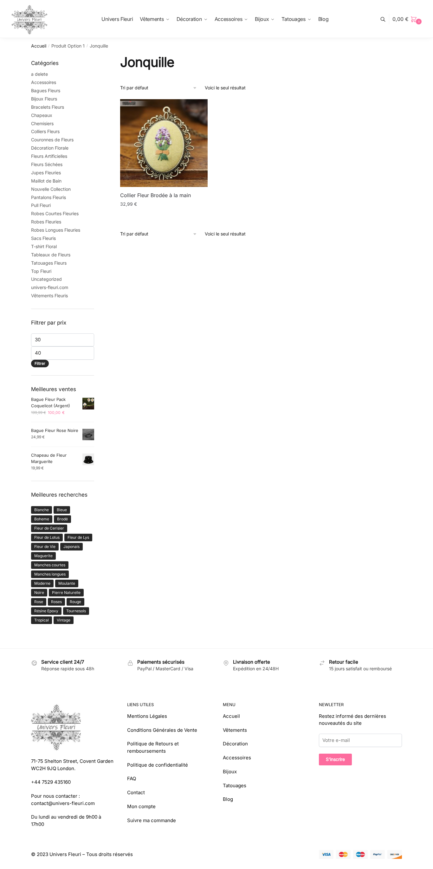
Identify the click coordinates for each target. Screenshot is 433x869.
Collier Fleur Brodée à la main (155, 195)
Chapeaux (41, 115)
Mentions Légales (147, 716)
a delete (39, 74)
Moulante (66, 583)
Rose (38, 601)
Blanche (41, 509)
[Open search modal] (386, 19)
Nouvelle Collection (51, 189)
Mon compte (141, 806)
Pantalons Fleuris (48, 197)
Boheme (41, 519)
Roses (56, 601)
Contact (136, 792)
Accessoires (43, 82)
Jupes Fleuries (46, 172)
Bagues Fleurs (45, 90)
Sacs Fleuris (43, 238)
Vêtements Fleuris (49, 295)
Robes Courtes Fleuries (55, 213)
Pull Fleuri (41, 205)
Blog (228, 799)
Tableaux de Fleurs (50, 254)
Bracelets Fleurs (47, 107)
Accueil (38, 45)
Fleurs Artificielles (49, 156)
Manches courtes (49, 565)
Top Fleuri (41, 271)
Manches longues (50, 574)
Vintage (63, 620)
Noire (39, 592)
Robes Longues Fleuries (55, 230)
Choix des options (163, 217)
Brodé (62, 519)
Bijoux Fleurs (44, 98)
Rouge (75, 601)
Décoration (235, 744)
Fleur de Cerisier (49, 528)
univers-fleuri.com (49, 287)
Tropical (41, 620)
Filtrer (40, 363)
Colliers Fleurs (45, 131)
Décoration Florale (49, 148)
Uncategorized (46, 279)
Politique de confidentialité (157, 765)
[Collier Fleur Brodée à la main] (164, 143)
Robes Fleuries (46, 221)
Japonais (71, 546)
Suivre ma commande (151, 820)
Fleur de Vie (44, 546)
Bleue (62, 509)
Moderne (42, 583)
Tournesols (76, 610)
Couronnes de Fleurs (52, 139)
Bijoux (230, 772)
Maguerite (43, 555)
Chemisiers (42, 123)
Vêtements (235, 730)
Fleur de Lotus (47, 537)
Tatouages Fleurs (49, 263)
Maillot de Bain (46, 180)
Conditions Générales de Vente (162, 730)
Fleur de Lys (78, 537)
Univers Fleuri (65, 854)
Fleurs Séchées (46, 164)
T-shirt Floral (44, 246)
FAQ (131, 779)
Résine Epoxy (46, 610)
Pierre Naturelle (66, 592)
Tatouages (234, 785)
